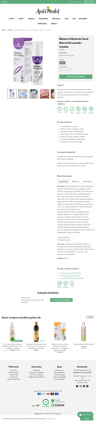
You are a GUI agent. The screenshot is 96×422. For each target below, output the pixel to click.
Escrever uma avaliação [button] (61, 300)
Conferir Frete (13, 375)
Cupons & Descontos (13, 379)
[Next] (55, 94)
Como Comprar (59, 379)
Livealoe (10, 30)
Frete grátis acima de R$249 (70, 273)
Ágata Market (38, 413)
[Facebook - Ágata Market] (77, 386)
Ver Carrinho (14, 377)
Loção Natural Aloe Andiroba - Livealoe (83, 345)
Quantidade (63, 66)
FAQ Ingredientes (59, 372)
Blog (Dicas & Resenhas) (36, 377)
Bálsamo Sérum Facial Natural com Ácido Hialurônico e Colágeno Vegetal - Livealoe (59, 347)
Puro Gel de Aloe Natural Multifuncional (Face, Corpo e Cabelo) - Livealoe (12, 346)
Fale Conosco (59, 370)
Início (4, 30)
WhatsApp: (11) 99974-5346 (82, 372)
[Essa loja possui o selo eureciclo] (45, 407)
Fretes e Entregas (59, 375)
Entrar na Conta (14, 372)
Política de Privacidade (36, 372)
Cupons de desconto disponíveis (72, 278)
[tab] (63, 181)
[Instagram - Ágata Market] (80, 386)
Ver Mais (90, 317)
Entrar (72, 2)
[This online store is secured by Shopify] (36, 407)
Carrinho (90, 2)
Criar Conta (13, 370)
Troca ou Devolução (59, 377)
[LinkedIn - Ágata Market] (87, 386)
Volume (61, 59)
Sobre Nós (36, 370)
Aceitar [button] (86, 418)
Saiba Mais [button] (51, 418)
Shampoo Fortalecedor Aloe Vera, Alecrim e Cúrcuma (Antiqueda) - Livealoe (36, 346)
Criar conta (79, 2)
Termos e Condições (36, 375)
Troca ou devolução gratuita (70, 275)
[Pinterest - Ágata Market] (84, 386)
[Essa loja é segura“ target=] (58, 407)
